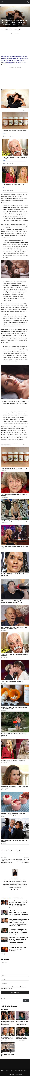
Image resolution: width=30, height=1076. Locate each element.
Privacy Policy (17, 1070)
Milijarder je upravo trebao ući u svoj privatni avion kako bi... (7, 1054)
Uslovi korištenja (24, 1070)
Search (3, 998)
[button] (2, 2)
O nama (11, 1070)
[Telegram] (18, 890)
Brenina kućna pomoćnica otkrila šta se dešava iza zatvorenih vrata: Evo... (7, 1039)
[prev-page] (2, 954)
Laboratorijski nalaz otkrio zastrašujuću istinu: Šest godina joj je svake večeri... (22, 1023)
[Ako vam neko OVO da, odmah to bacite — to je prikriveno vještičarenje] (4, 949)
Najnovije (3, 904)
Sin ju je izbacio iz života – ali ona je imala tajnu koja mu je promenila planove (22, 861)
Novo (5, 5)
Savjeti (6, 18)
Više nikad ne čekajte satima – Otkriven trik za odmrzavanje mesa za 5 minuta (8, 861)
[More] (19, 29)
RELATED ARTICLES (6, 898)
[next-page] (4, 954)
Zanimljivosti (10, 18)
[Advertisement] (15, 44)
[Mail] (12, 890)
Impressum (15, 1071)
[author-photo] (15, 876)
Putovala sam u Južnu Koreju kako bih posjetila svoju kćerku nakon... (21, 1039)
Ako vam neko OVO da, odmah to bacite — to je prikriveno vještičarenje (18, 949)
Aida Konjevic (5, 24)
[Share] (15, 890)
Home (2, 5)
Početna (3, 1070)
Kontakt (7, 1070)
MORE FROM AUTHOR (17, 898)
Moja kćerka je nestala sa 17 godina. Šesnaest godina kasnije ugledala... (7, 1023)
